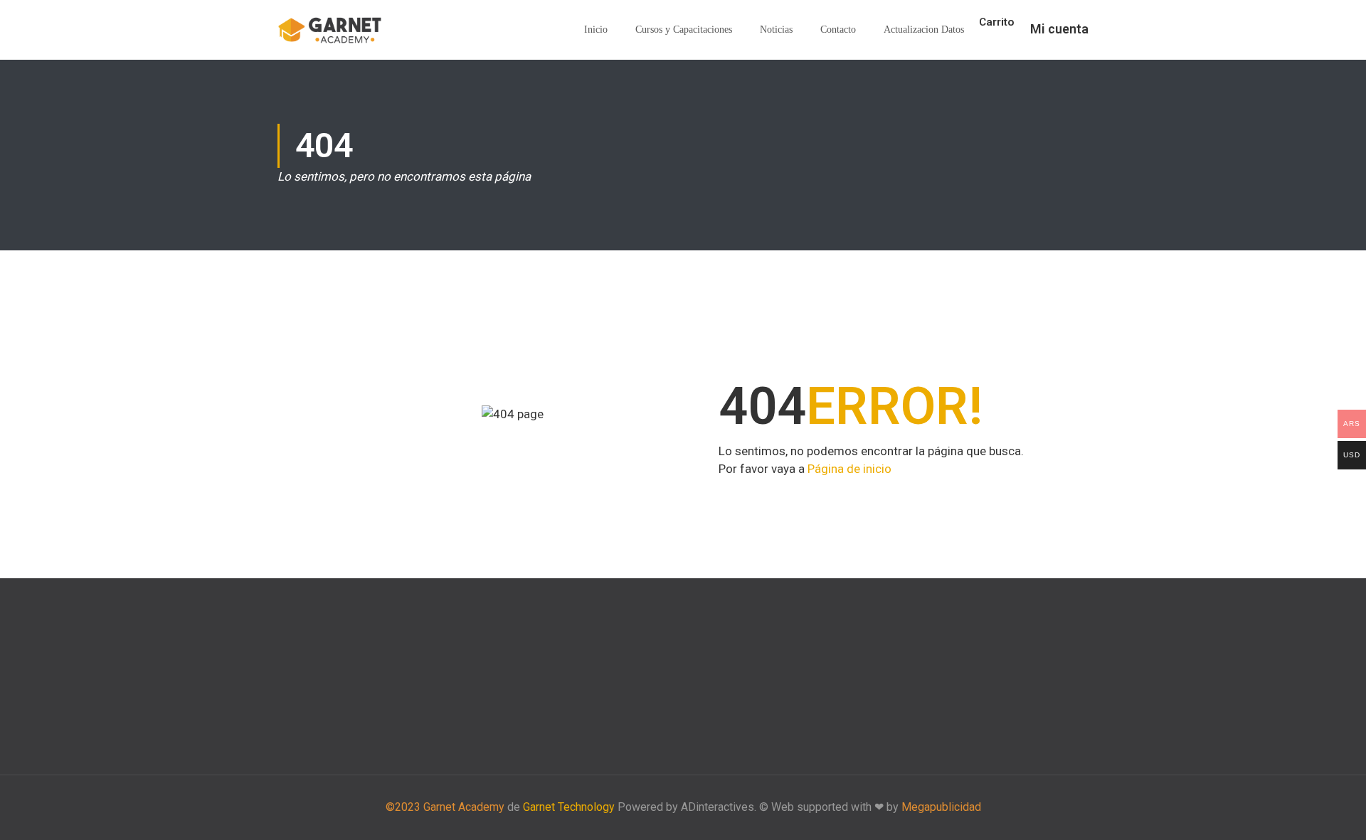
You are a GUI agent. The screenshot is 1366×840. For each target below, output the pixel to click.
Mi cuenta (1059, 28)
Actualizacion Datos (924, 29)
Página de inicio (849, 469)
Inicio (596, 29)
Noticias (776, 29)
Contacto (838, 29)
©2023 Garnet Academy (445, 807)
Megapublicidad (941, 807)
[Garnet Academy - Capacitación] (330, 30)
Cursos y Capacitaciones (683, 29)
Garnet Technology (569, 807)
